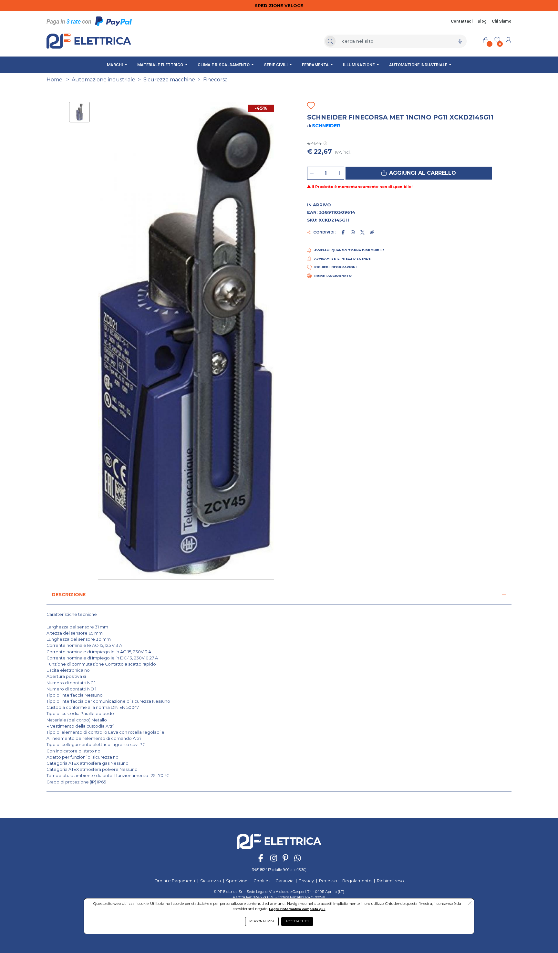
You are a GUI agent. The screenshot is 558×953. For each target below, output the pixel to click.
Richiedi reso (390, 880)
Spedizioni (237, 880)
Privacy (306, 880)
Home (54, 80)
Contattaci (461, 21)
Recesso (328, 880)
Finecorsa (215, 80)
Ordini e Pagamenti (174, 880)
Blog (482, 21)
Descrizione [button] (69, 594)
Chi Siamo (502, 21)
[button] (419, 173)
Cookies (261, 880)
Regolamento (357, 880)
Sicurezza (210, 880)
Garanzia (284, 880)
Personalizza (261, 921)
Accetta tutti (297, 921)
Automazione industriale (103, 80)
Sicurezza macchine (169, 80)
